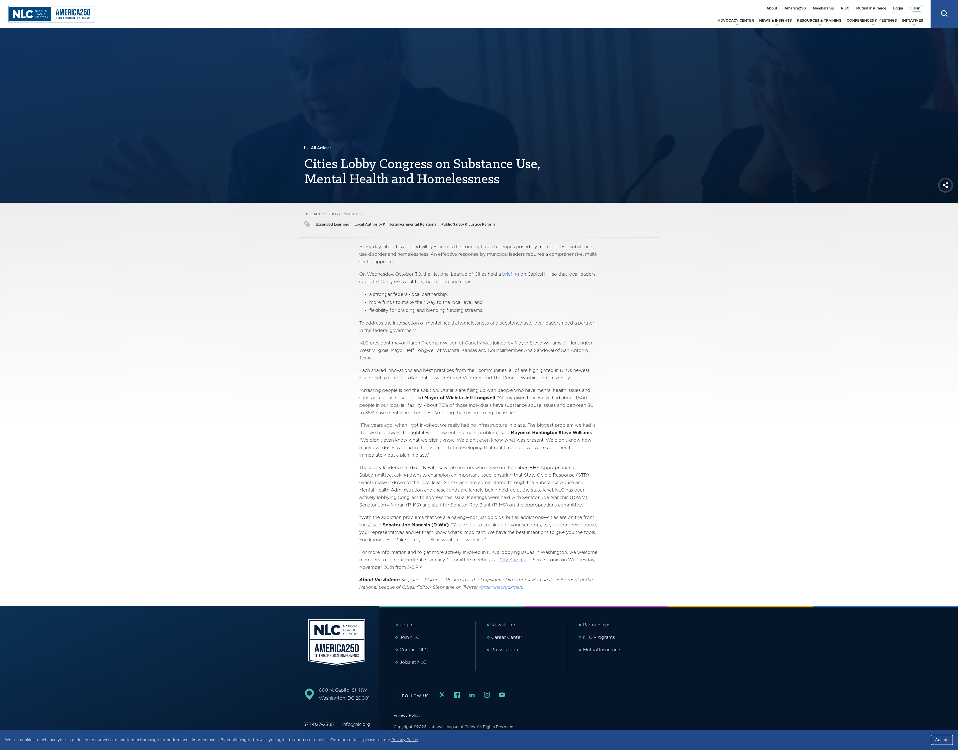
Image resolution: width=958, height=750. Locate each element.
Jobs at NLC (413, 662)
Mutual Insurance (871, 8)
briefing (510, 274)
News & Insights (775, 20)
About (771, 8)
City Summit (512, 559)
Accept (942, 740)
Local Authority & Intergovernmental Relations (395, 224)
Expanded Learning (332, 224)
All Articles (321, 148)
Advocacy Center (736, 20)
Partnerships (596, 624)
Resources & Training (819, 20)
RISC (845, 8)
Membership (823, 8)
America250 (795, 8)
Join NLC (409, 637)
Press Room (504, 649)
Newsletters (504, 624)
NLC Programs (599, 637)
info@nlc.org (356, 724)
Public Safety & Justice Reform (468, 224)
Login (898, 8)
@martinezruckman (500, 587)
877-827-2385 (318, 724)
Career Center (506, 637)
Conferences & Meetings (872, 20)
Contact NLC (414, 649)
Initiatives (912, 20)
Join (916, 8)
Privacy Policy (404, 740)
